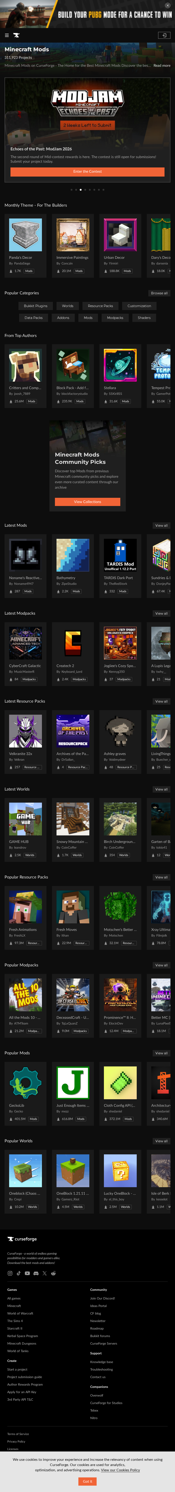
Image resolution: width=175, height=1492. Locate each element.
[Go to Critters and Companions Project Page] (25, 376)
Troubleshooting (101, 1369)
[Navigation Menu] (7, 35)
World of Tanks (17, 1351)
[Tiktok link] (18, 1273)
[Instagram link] (10, 1273)
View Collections (87, 502)
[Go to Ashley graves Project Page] (120, 742)
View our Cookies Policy (120, 1470)
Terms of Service (18, 1434)
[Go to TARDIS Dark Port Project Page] (120, 566)
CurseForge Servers (103, 1343)
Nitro (94, 1418)
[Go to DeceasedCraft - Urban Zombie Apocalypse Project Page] (73, 1006)
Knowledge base (101, 1362)
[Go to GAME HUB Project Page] (25, 830)
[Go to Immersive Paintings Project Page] (73, 246)
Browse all (159, 293)
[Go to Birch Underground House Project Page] (120, 830)
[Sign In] (164, 35)
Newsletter (98, 1321)
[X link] (44, 1273)
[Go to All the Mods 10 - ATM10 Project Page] (25, 1006)
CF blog (95, 1313)
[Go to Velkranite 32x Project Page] (25, 742)
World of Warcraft (20, 1313)
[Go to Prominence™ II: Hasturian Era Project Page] (120, 1006)
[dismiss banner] (167, 5)
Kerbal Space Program (22, 1336)
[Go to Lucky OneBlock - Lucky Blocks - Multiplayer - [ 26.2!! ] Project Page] (120, 1182)
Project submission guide (24, 1377)
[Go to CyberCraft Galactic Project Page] (25, 654)
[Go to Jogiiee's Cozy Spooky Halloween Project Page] (120, 654)
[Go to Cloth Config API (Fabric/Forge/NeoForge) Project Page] (120, 1094)
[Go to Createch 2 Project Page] (73, 654)
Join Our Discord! (102, 1298)
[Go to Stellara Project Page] (120, 376)
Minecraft (14, 1306)
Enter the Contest (87, 171)
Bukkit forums (100, 1336)
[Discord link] (36, 1273)
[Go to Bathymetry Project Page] (73, 566)
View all (161, 526)
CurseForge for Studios (106, 1403)
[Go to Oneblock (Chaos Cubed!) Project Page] (25, 1182)
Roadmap (97, 1328)
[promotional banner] (87, 14)
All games (14, 1298)
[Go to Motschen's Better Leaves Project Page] (120, 918)
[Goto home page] (16, 35)
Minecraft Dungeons (21, 1343)
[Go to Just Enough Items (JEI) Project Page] (73, 1094)
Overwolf (96, 1395)
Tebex (94, 1410)
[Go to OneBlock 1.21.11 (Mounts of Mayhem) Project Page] (73, 1182)
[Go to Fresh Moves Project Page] (73, 918)
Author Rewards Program (25, 1384)
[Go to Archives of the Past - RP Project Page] (73, 742)
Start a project (17, 1369)
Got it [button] (87, 1481)
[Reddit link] (53, 1273)
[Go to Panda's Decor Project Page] (25, 246)
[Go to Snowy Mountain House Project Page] (73, 830)
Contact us (98, 1377)
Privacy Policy (16, 1441)
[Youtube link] (27, 1273)
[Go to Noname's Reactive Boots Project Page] (25, 566)
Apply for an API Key (21, 1392)
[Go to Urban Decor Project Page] (120, 246)
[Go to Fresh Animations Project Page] (25, 918)
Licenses (12, 1449)
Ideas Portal (98, 1306)
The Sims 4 (15, 1321)
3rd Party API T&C (20, 1399)
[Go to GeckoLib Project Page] (25, 1094)
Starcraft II (14, 1328)
